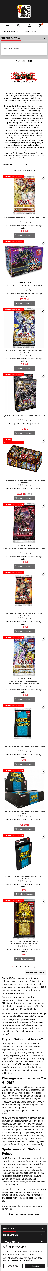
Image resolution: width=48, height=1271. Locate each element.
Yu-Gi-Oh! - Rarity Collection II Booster (24, 746)
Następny (30, 967)
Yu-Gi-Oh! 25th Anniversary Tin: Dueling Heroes (24, 481)
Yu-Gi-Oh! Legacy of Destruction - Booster (24, 614)
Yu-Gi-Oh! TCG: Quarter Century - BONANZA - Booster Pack (24, 942)
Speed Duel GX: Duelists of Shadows (24, 285)
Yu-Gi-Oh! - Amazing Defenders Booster (24, 217)
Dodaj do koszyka (24, 235)
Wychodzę (13, 1266)
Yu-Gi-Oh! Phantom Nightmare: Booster (24, 548)
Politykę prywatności (21, 1260)
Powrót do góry (35, 972)
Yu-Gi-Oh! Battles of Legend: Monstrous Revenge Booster (24, 682)
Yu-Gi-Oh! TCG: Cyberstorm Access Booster (24, 351)
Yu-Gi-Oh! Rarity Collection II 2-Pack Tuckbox (24, 877)
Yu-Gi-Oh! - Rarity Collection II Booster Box (24, 812)
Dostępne (15, 164)
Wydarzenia (11, 48)
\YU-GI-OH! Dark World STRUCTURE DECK (24, 415)
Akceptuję (35, 1266)
